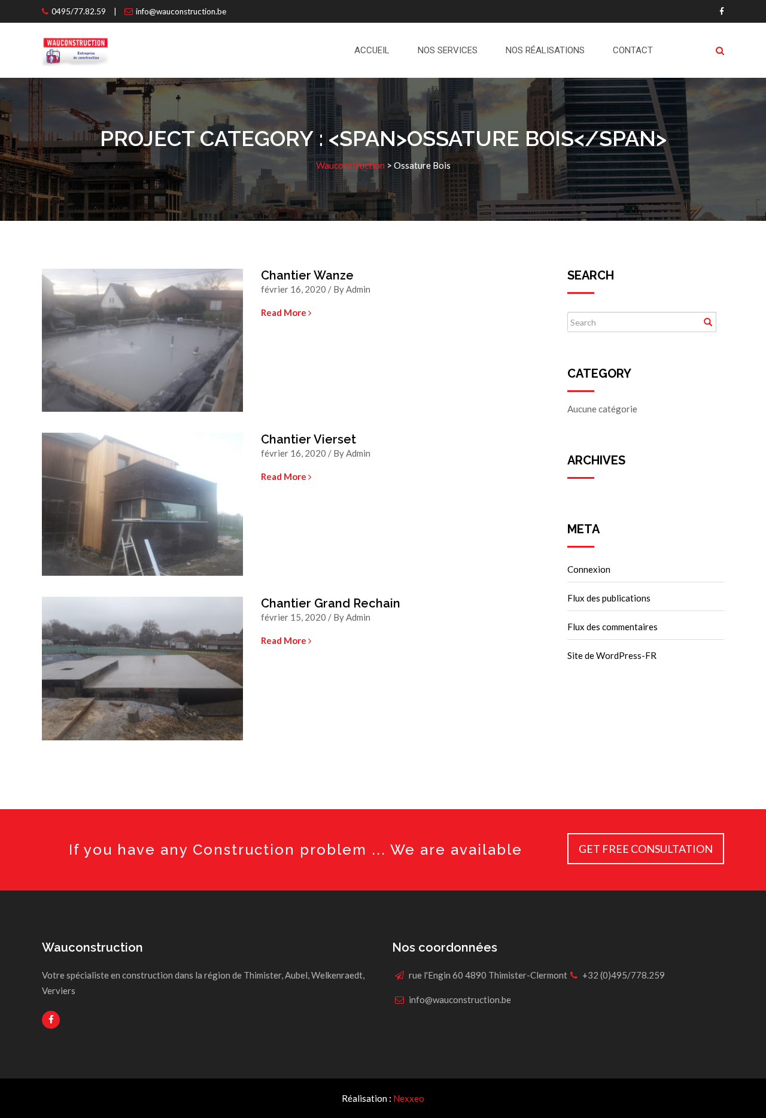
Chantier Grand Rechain (330, 603)
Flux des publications (609, 598)
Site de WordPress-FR (611, 655)
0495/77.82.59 (78, 11)
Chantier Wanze (307, 275)
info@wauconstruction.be (181, 11)
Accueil (372, 50)
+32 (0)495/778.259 (623, 975)
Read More (284, 312)
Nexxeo (408, 1098)
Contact (633, 50)
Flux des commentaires (612, 626)
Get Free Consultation (646, 848)
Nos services (448, 50)
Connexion (588, 569)
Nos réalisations (545, 50)
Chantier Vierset (308, 439)
